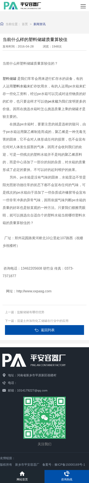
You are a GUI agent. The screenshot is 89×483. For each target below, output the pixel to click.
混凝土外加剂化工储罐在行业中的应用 (42, 321)
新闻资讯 (39, 24)
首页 (25, 24)
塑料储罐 (9, 78)
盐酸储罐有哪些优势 (30, 312)
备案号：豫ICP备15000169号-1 (63, 464)
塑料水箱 (20, 86)
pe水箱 (53, 101)
